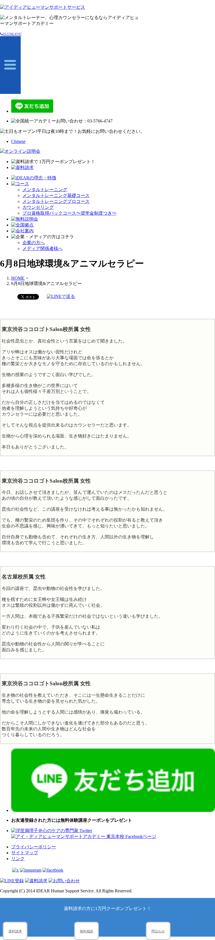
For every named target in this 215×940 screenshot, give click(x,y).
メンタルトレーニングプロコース (56, 201)
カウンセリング (38, 207)
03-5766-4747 (12, 34)
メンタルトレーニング (44, 189)
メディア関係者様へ (42, 248)
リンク (18, 858)
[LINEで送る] (61, 296)
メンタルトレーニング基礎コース (56, 195)
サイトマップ (24, 852)
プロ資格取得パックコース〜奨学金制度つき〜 (69, 213)
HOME (18, 278)
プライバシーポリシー (33, 846)
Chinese (18, 141)
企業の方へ (33, 242)
